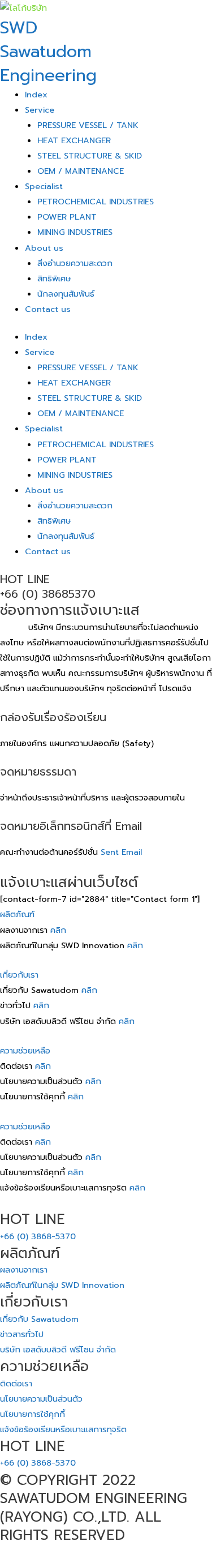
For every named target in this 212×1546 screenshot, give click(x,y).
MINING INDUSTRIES (75, 232)
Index (36, 94)
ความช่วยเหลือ (25, 1050)
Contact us (48, 309)
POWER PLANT (67, 217)
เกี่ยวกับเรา (19, 975)
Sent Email (121, 852)
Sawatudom (46, 51)
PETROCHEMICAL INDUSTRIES (95, 201)
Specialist (44, 186)
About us (44, 248)
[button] (106, 914)
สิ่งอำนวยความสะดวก (75, 263)
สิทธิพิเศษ (54, 278)
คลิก (58, 930)
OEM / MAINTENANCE (80, 171)
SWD (18, 28)
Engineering (48, 75)
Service (39, 110)
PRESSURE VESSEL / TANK (88, 125)
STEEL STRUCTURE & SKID (89, 155)
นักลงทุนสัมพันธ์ (65, 294)
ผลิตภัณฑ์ (17, 914)
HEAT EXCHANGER (74, 140)
